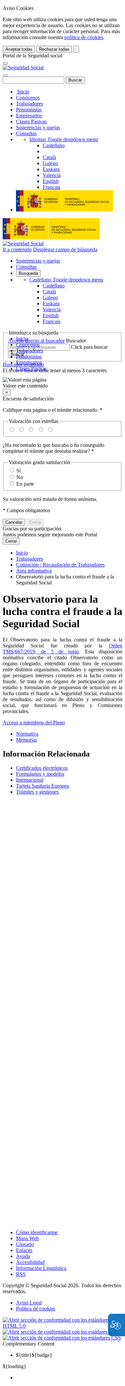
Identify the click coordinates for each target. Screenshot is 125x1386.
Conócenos (28, 97)
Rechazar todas (54, 49)
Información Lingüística (41, 1268)
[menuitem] (69, 1378)
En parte (25, 484)
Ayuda (23, 1256)
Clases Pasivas (31, 121)
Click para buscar (89, 347)
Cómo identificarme (37, 1232)
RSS (21, 1274)
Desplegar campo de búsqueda (65, 249)
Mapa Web (27, 1238)
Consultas (26, 133)
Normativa (27, 734)
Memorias (26, 740)
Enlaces (24, 1250)
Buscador (76, 340)
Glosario (25, 1244)
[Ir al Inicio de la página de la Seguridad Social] (23, 67)
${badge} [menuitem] (34, 1355)
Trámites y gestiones (37, 792)
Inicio (22, 91)
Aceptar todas (18, 49)
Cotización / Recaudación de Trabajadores (60, 565)
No (19, 477)
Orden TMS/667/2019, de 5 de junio (62, 648)
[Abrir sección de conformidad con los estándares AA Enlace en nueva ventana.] (59, 1332)
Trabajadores (29, 103)
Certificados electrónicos (42, 768)
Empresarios (29, 115)
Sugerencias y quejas (38, 127)
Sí (18, 470)
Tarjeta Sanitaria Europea (42, 786)
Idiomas (63, 139)
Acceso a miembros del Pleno (34, 722)
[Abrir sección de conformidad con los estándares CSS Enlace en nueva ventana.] (62, 1338)
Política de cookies (35, 1308)
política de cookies (83, 37)
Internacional (29, 780)
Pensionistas (29, 109)
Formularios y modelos (40, 774)
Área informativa (34, 570)
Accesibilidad (30, 1262)
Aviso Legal (29, 1302)
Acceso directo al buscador (36, 340)
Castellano (66, 279)
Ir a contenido (17, 249)
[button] (62, 383)
